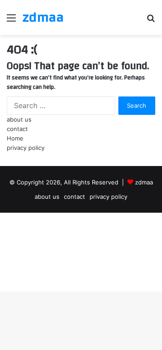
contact (17, 128)
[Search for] (150, 21)
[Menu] (11, 21)
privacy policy (26, 147)
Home (15, 138)
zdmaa (144, 182)
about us (19, 119)
